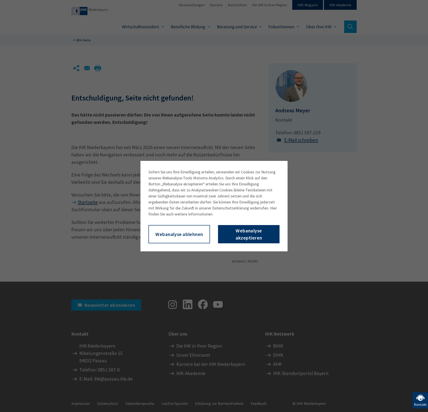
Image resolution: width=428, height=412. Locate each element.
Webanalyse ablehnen (179, 234)
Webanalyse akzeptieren (249, 234)
